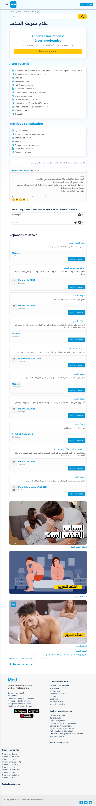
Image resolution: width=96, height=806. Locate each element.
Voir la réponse (76, 259)
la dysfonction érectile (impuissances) (30, 74)
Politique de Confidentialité (19, 701)
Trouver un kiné (8, 767)
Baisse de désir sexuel (24, 148)
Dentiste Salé (55, 718)
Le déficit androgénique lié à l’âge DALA (31, 103)
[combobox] (48, 215)
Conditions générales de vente (20, 706)
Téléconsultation (22, 81)
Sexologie (19, 114)
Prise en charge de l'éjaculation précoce (31, 107)
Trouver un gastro (9, 759)
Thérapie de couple (23, 138)
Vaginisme (19, 78)
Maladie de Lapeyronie (24, 88)
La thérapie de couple (24, 85)
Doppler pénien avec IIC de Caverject (30, 92)
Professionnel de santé (59, 686)
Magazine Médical (57, 704)
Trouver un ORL (8, 772)
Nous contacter (14, 695)
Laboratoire (55, 699)
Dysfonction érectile (23, 130)
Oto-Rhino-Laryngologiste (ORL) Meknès (66, 734)
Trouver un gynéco (10, 764)
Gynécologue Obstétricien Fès (62, 728)
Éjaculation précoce (23, 152)
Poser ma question (48, 51)
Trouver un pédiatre (10, 775)
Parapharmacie (56, 701)
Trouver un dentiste (10, 754)
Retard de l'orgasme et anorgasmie (29, 134)
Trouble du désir (22, 110)
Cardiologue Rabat (57, 715)
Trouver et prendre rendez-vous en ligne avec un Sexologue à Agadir (44, 209)
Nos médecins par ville (59, 743)
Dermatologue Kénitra (59, 720)
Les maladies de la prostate (26, 99)
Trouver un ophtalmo (11, 770)
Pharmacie (54, 688)
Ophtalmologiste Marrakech (61, 731)
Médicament (55, 691)
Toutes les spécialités (11, 784)
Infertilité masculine (23, 96)
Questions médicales (58, 693)
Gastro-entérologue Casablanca (63, 723)
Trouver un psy (8, 777)
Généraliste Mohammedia (61, 726)
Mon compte (86, 4)
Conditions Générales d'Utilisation (22, 698)
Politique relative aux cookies (20, 703)
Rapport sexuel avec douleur (27, 145)
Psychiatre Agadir (57, 736)
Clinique (53, 696)
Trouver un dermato (10, 756)
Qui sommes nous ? (16, 693)
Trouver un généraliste (11, 762)
